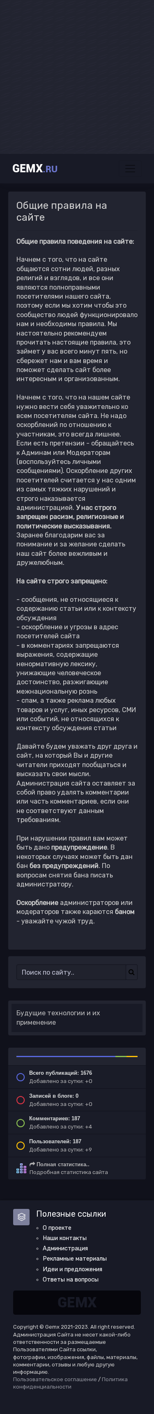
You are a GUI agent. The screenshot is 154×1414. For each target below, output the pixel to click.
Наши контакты (65, 1238)
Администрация (65, 1248)
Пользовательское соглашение (55, 1379)
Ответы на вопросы (71, 1279)
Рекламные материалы (75, 1258)
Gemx (34, 168)
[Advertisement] (77, 77)
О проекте (57, 1227)
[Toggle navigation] (130, 168)
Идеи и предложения (72, 1269)
